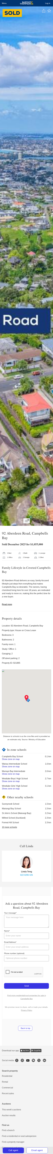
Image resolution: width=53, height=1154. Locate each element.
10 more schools (9, 827)
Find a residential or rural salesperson (19, 1136)
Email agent (37, 1150)
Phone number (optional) (14, 953)
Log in (47, 3)
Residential (7, 1076)
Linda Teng (26, 872)
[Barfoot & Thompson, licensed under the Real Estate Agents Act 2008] (26, 3)
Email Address (10, 942)
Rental (5, 1082)
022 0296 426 (26, 875)
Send (26, 986)
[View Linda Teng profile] (26, 862)
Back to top (25, 1028)
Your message (10, 913)
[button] (28, 700)
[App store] (25, 1050)
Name (6, 931)
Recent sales (8, 1093)
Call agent (13, 1150)
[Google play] (36, 1050)
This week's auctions (11, 1110)
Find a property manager (13, 1142)
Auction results (8, 1115)
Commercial (7, 1088)
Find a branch (8, 1130)
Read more (7, 604)
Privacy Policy (26, 1010)
